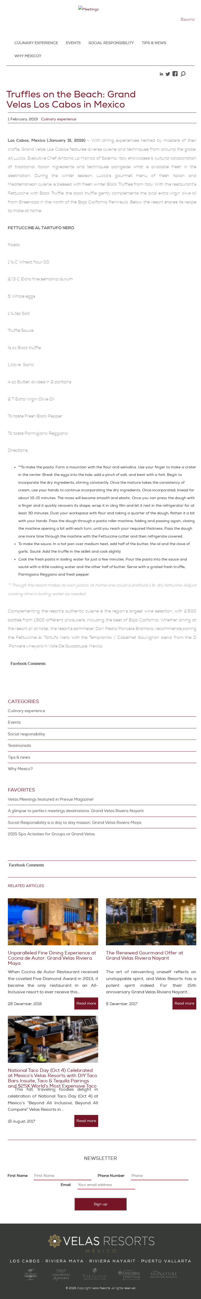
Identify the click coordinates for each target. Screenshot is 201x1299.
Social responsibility (111, 43)
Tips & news (154, 43)
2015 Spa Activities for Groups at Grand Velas (51, 834)
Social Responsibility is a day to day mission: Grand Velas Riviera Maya (74, 822)
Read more (86, 1003)
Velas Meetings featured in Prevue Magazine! (50, 799)
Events (73, 43)
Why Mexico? (27, 56)
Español (188, 19)
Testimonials (19, 745)
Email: (66, 1185)
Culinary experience (36, 43)
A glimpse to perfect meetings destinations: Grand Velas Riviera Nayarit (76, 810)
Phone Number (111, 1175)
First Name (17, 1175)
